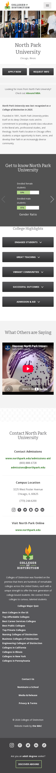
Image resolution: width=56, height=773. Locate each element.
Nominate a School (28, 687)
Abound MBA (33, 93)
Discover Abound (28, 764)
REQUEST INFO (41, 71)
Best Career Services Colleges (19, 621)
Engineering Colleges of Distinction (22, 643)
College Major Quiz (28, 605)
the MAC (37, 725)
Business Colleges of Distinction (20, 638)
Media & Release (28, 695)
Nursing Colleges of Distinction (19, 634)
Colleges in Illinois (12, 651)
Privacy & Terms (28, 703)
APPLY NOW (14, 71)
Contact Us (28, 679)
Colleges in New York (14, 656)
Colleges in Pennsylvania (16, 660)
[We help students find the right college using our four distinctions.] (17, 5)
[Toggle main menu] (47, 5)
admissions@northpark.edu (28, 467)
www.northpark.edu (28, 530)
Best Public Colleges (13, 625)
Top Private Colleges (14, 630)
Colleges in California (14, 647)
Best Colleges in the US (15, 612)
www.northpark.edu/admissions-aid (28, 458)
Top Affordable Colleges (15, 616)
